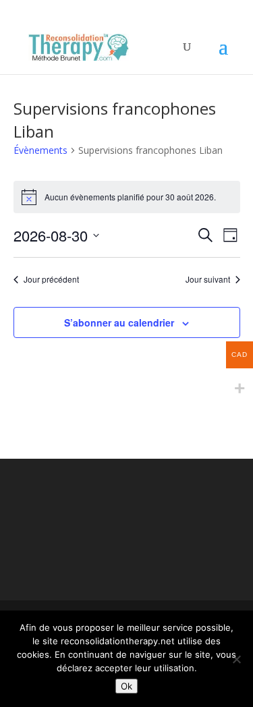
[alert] (126, 197)
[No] (236, 659)
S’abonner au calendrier (119, 322)
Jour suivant (208, 279)
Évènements (40, 150)
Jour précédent (51, 279)
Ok (126, 686)
